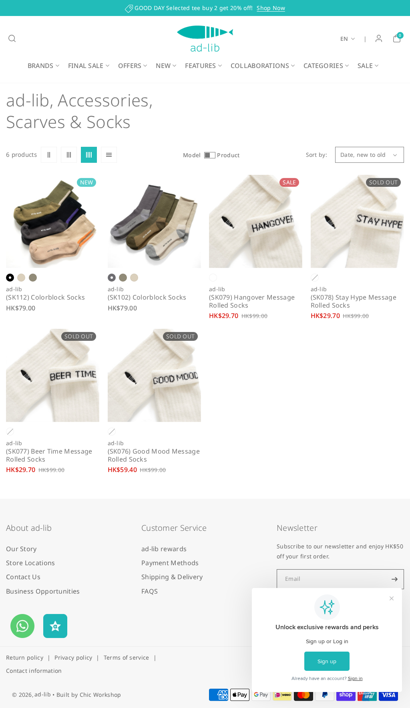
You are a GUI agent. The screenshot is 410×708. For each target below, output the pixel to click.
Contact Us (23, 576)
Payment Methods (170, 562)
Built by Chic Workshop (88, 694)
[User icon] (378, 38)
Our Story (21, 548)
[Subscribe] (395, 579)
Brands (41, 65)
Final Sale (86, 65)
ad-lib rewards (164, 548)
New (163, 65)
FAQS (149, 591)
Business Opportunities (43, 591)
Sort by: (316, 154)
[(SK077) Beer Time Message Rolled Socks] (52, 375)
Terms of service (126, 657)
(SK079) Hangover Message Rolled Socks (252, 301)
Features (200, 65)
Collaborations (260, 65)
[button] (12, 38)
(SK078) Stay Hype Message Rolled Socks (354, 301)
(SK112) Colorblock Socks (45, 297)
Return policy (24, 657)
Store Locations (30, 562)
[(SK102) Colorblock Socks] (154, 221)
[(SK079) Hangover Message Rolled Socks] (255, 221)
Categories (323, 65)
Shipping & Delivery (172, 576)
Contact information (34, 670)
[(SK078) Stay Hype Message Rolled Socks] (357, 221)
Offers (130, 65)
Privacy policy (73, 657)
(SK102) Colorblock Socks (147, 297)
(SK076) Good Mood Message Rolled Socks (154, 455)
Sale (365, 65)
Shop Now (271, 8)
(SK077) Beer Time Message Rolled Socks (49, 455)
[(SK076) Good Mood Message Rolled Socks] (154, 375)
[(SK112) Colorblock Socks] (52, 221)
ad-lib (42, 694)
